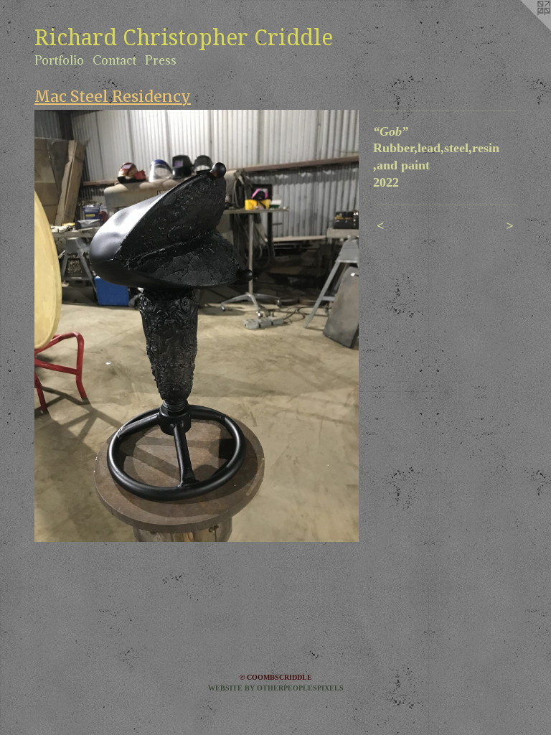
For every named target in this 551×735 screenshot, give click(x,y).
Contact (114, 60)
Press (160, 60)
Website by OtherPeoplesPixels (276, 688)
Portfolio (59, 60)
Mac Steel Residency (112, 96)
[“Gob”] (196, 326)
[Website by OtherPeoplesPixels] (522, 28)
